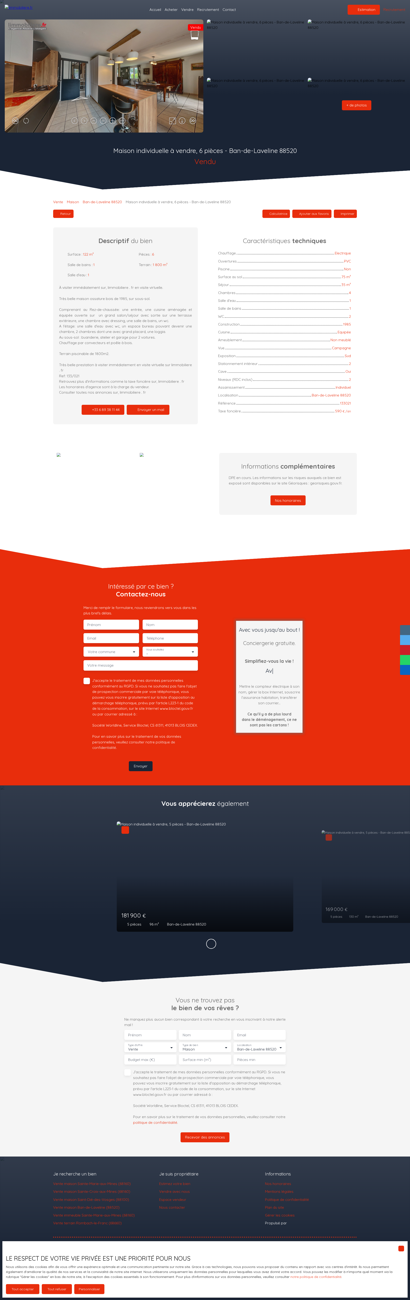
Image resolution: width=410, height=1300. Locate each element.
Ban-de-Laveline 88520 (102, 201)
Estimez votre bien (174, 1183)
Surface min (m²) (197, 1059)
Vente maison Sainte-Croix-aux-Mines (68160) (91, 1191)
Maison (73, 201)
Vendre (187, 9)
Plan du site (274, 1207)
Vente (58, 201)
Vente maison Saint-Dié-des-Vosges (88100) (91, 1199)
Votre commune (101, 652)
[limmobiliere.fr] (28, 9)
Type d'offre (135, 1045)
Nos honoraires (278, 1183)
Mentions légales (279, 1191)
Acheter (171, 9)
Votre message (100, 665)
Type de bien (190, 1045)
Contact (229, 9)
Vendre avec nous (174, 1191)
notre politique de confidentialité (315, 1277)
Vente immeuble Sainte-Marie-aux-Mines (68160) (94, 1215)
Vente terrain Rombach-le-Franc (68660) (87, 1223)
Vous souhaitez (155, 649)
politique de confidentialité (155, 1122)
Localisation (244, 1045)
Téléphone (155, 638)
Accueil (155, 9)
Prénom (94, 624)
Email (91, 638)
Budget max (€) (141, 1059)
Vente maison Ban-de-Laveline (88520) (86, 1207)
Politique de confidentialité (287, 1199)
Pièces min (246, 1059)
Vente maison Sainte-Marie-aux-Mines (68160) (92, 1183)
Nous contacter (172, 1207)
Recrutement (208, 9)
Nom (150, 624)
